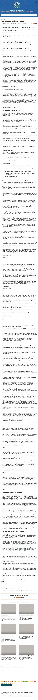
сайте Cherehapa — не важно (15, 41)
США (15, 23)
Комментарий (3, 670)
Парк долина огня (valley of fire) (26, 655)
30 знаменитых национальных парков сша (26, 615)
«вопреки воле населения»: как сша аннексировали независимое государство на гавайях (8, 636)
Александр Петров (5, 588)
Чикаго (20, 634)
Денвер (3, 655)
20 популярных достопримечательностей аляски (7, 616)
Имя (2, 666)
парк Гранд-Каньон (20, 274)
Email (14, 666)
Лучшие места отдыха (17, 10)
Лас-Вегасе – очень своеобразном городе (13, 97)
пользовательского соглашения (29, 696)
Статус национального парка (29, 549)
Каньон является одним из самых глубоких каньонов (15, 323)
